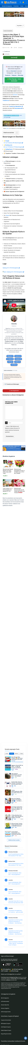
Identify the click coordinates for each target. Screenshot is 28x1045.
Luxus (7, 128)
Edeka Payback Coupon (6, 1030)
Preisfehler (16, 6)
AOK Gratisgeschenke (6, 1011)
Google (7, 141)
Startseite (13, 71)
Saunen (7, 215)
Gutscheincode (18, 108)
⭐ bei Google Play (17, 969)
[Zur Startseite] (11, 2)
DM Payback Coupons (5, 1023)
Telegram (14, 75)
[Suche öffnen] (20, 2)
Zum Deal (13, 57)
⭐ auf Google (13, 971)
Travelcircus (7, 51)
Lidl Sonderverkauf (5, 1001)
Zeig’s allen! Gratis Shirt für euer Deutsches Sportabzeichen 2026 (15, 902)
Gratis (21, 6)
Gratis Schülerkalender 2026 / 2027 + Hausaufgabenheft (15, 873)
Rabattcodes (23, 978)
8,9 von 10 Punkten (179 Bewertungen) (13, 147)
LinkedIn (17, 361)
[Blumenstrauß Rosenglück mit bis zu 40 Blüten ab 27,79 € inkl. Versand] (19, 461)
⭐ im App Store (6, 969)
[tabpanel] (14, 796)
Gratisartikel (13, 978)
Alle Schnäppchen (5, 998)
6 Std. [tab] (7, 753)
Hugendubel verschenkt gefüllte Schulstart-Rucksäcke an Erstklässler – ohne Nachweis (15, 921)
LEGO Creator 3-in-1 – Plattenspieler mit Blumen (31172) (8, 490)
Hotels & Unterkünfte (8, 30)
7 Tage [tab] (21, 753)
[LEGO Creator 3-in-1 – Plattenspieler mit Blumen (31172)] (8, 480)
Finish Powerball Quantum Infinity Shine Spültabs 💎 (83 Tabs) (15, 855)
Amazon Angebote (5, 1008)
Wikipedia (9, 356)
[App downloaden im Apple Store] (6, 964)
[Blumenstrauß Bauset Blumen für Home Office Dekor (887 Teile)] (8, 461)
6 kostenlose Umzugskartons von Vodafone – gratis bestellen (15, 911)
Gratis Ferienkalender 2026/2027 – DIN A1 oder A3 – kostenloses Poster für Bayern (15, 943)
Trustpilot (4, 971)
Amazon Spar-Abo (5, 1004)
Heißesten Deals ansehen (14, 840)
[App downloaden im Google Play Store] (18, 964)
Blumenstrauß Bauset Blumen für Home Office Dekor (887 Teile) (8, 471)
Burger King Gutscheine (6, 1033)
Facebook (7, 75)
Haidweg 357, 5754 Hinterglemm (10, 268)
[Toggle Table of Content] (16, 133)
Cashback (8, 980)
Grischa (14, 324)
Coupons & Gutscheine (6, 1020)
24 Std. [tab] (11, 753)
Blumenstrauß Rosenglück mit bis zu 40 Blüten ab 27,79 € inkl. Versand (19, 471)
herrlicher (15, 94)
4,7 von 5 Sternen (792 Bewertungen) (12, 142)
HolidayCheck (8, 149)
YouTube (13, 364)
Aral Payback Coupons (6, 1027)
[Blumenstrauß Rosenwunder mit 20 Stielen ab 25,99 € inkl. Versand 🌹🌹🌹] (19, 480)
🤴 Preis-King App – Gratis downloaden (14, 80)
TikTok (9, 361)
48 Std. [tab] (16, 753)
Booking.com (8, 145)
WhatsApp (20, 75)
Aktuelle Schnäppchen (7, 6)
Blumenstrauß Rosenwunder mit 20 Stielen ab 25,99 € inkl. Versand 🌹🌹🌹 (19, 490)
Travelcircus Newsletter (15, 106)
